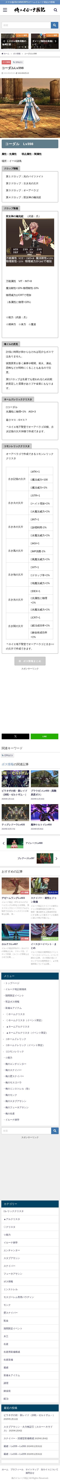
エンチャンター (12, 1250)
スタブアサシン (12, 1258)
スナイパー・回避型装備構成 (19, 1438)
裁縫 (6, 1367)
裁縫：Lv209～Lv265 (15, 1446)
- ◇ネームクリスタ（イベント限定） (23, 1020)
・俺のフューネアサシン (16, 1107)
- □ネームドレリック (14, 1039)
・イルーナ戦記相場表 (14, 989)
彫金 (6, 1321)
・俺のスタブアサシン (14, 1101)
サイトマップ (32, 1469)
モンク (7, 1305)
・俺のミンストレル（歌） (17, 1088)
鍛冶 (6, 1399)
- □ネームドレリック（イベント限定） (24, 1045)
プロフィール (17, 1469)
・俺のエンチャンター (14, 1064)
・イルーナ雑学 (11, 1120)
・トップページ (11, 983)
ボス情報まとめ (32, 661)
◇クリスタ (9, 1227)
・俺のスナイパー (12, 1070)
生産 (6, 1344)
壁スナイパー (11, 1313)
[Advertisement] (30, 700)
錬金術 (7, 1391)
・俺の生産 (9, 1113)
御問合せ (30, 1473)
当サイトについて (49, 1469)
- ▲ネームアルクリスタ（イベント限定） (25, 1033)
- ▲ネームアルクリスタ (16, 1026)
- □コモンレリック (13, 1051)
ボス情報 (6, 62)
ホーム (5, 1469)
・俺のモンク (10, 1095)
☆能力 (7, 1235)
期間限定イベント (13, 1328)
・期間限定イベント (13, 995)
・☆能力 (7, 1057)
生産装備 (8, 1360)
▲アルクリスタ (12, 1219)
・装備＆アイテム (12, 1008)
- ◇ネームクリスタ (14, 1014)
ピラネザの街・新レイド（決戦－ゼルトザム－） (29, 1415)
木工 (6, 1336)
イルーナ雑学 (11, 1242)
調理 (6, 1383)
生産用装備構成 (12, 1352)
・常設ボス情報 (11, 1002)
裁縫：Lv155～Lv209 (15, 1454)
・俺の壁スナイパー (13, 1076)
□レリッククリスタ (14, 1211)
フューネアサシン (13, 1274)
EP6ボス (19, 62)
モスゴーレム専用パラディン (19, 1297)
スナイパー (9, 1266)
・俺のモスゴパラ (12, 1082)
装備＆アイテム (12, 1375)
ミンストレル (11, 1289)
